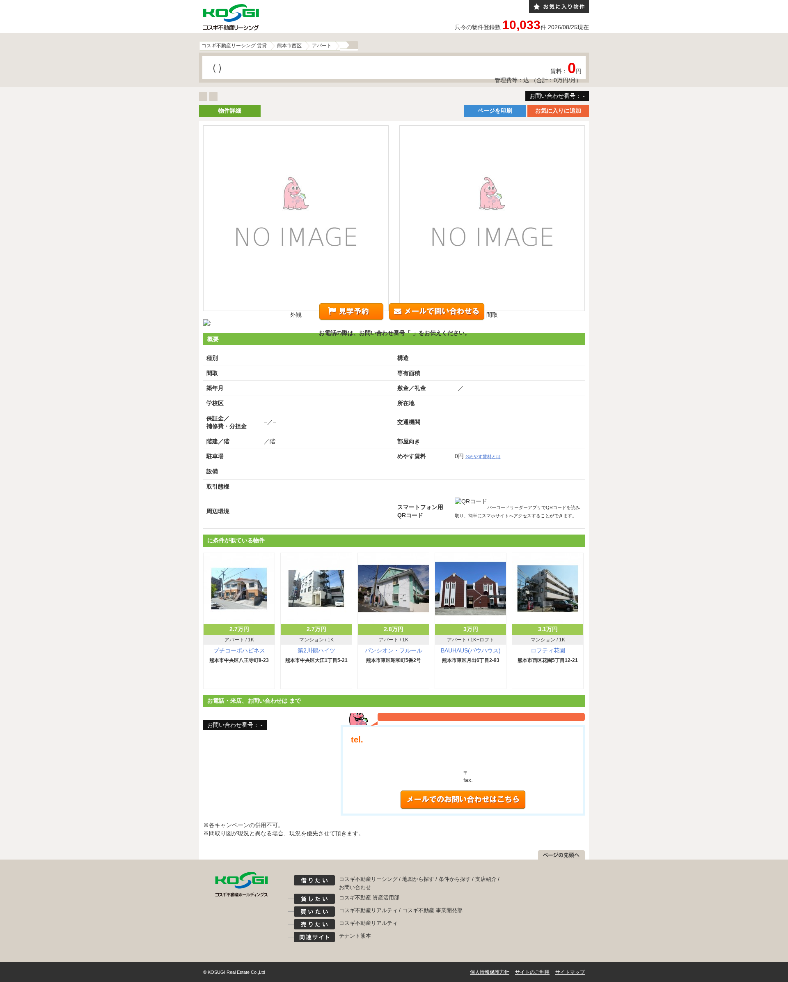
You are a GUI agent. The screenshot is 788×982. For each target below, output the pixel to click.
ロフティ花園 (548, 650)
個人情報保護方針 (489, 972)
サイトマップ (570, 972)
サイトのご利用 (532, 972)
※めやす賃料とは (483, 456)
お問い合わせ (355, 887)
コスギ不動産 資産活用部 (369, 897)
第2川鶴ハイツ (316, 650)
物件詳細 (229, 110)
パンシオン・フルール (393, 650)
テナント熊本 (355, 936)
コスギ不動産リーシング (368, 879)
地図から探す (418, 879)
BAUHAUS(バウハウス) (471, 650)
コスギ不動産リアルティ (368, 910)
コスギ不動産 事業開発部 (432, 910)
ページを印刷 (495, 110)
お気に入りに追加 (558, 110)
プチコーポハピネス (239, 650)
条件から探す (455, 879)
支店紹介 (486, 879)
